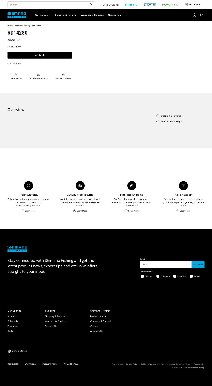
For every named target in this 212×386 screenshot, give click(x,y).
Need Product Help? (171, 121)
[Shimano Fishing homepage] (17, 15)
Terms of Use (117, 364)
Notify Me (39, 55)
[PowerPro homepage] (170, 5)
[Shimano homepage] (131, 5)
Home (10, 25)
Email (142, 259)
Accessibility (199, 364)
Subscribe (198, 264)
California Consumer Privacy (179, 364)
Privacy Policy (132, 364)
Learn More (30, 211)
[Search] (91, 5)
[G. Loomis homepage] (149, 5)
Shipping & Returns (171, 115)
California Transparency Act (152, 364)
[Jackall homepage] (193, 5)
